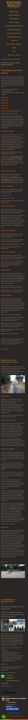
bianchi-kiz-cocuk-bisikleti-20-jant (11, 152)
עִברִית (14, 51)
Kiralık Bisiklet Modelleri (14, 29)
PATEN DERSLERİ (14, 18)
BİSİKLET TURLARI (14, 22)
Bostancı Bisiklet (14, 4)
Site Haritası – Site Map (14, 55)
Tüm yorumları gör (14, 713)
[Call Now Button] (4, 717)
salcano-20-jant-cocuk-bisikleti (8, 153)
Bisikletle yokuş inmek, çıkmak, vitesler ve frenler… (10, 361)
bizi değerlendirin (11, 709)
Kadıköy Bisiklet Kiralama (14, 36)
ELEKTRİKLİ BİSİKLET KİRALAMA (14, 26)
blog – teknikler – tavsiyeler (14, 44)
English (14, 47)
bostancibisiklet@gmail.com (12, 680)
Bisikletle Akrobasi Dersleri (14, 33)
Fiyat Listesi (14, 40)
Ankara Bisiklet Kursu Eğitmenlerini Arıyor (8, 600)
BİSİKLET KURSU (14, 11)
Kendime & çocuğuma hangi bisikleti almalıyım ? (10, 64)
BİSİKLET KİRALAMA (14, 15)
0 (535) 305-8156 (10, 678)
